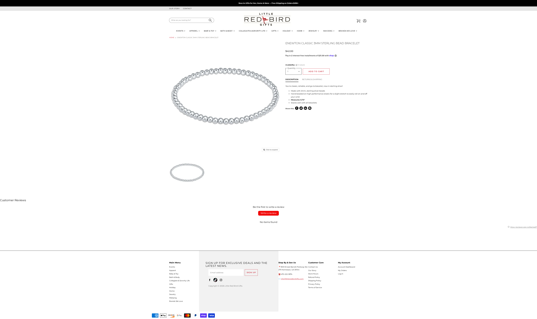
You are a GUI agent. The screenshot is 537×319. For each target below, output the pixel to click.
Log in (340, 274)
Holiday (287, 31)
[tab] (291, 80)
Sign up (251, 272)
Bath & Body (226, 31)
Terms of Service (315, 287)
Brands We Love (347, 31)
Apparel (193, 31)
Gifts (274, 31)
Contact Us (313, 267)
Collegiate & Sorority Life (252, 31)
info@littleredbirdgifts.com (292, 279)
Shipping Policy (314, 281)
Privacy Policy (314, 284)
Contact (187, 9)
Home (300, 31)
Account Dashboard (346, 267)
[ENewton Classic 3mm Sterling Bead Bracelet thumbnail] (187, 173)
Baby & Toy (209, 31)
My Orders (342, 270)
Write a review (268, 213)
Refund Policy (314, 277)
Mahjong (328, 31)
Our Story (174, 9)
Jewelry (312, 31)
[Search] (210, 20)
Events (180, 31)
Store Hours (313, 274)
